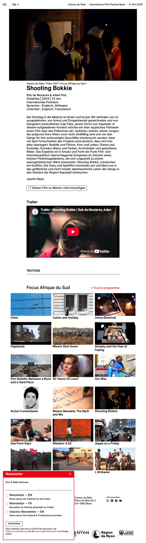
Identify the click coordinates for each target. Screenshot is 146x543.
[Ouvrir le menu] (4, 4)
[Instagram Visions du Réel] (107, 500)
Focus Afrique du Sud (73, 83)
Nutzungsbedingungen (46, 531)
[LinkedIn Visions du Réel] (112, 500)
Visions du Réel (35, 83)
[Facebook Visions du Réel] (116, 500)
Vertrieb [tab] (33, 270)
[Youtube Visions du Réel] (120, 500)
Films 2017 (52, 83)
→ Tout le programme (105, 288)
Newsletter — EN (29, 497)
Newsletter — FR (31, 505)
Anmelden (14, 523)
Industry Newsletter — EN (35, 513)
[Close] (69, 474)
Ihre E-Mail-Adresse (17, 482)
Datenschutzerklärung (16, 531)
